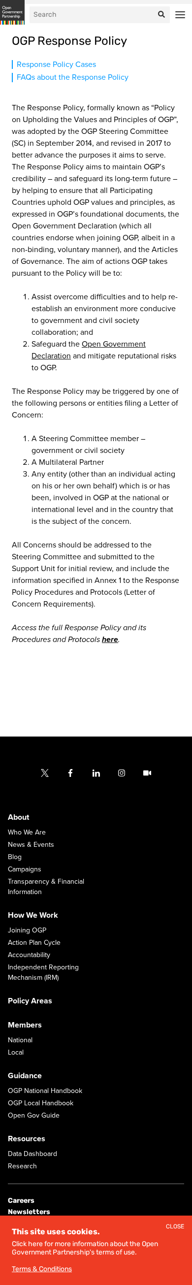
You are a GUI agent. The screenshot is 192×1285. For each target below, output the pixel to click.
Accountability (29, 955)
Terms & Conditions (42, 1269)
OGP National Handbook (45, 1091)
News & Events (31, 844)
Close (175, 1226)
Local (16, 1052)
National (20, 1040)
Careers (21, 1200)
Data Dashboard (32, 1154)
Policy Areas (30, 1001)
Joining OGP (27, 930)
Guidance (25, 1076)
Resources (26, 1139)
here (110, 639)
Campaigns (24, 869)
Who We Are (27, 832)
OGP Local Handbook (40, 1103)
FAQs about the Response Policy (72, 77)
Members (25, 1025)
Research (22, 1166)
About (18, 817)
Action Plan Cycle (34, 942)
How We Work (33, 915)
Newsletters (29, 1212)
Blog (15, 857)
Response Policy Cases (56, 64)
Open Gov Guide (34, 1115)
